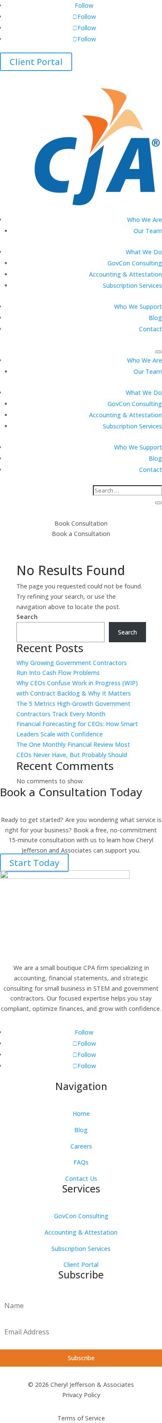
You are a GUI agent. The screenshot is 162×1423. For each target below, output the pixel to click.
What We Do (144, 252)
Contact (150, 329)
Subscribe (81, 1358)
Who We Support (138, 306)
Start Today (34, 863)
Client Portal (36, 62)
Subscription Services (132, 285)
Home (81, 1113)
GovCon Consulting (135, 263)
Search (27, 617)
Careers (81, 1146)
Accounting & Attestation (125, 274)
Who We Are (144, 220)
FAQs (81, 1162)
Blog (155, 318)
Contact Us (81, 1178)
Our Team (147, 231)
